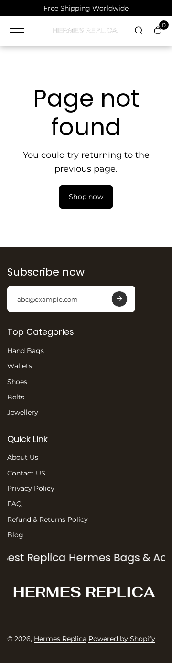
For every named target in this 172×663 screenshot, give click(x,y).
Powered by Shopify (121, 638)
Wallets (19, 366)
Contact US (26, 473)
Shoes (17, 381)
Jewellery (22, 412)
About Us (22, 457)
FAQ (14, 503)
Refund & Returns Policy (47, 519)
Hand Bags (25, 350)
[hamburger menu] (16, 30)
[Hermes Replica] (86, 31)
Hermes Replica (60, 638)
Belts (15, 397)
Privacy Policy (30, 488)
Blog (15, 534)
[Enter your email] (119, 299)
